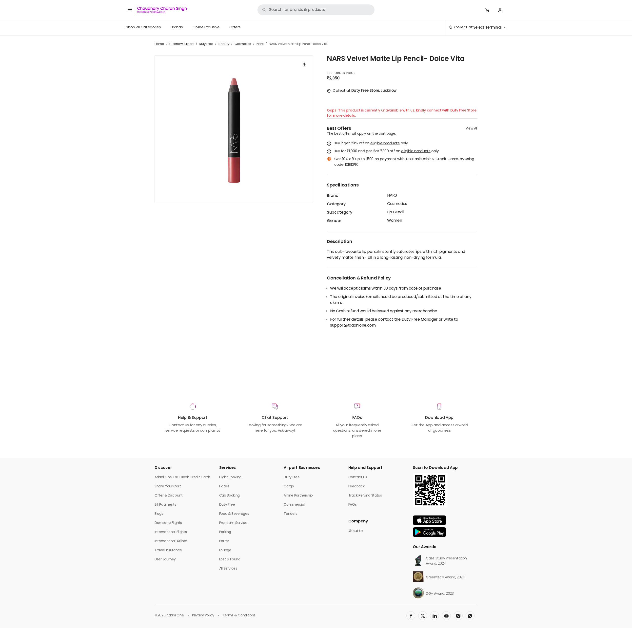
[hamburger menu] (129, 9)
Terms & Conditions (239, 615)
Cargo (289, 486)
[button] (487, 9)
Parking (225, 532)
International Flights (171, 532)
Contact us (357, 477)
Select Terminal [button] (487, 28)
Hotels (224, 486)
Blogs (159, 514)
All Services (228, 569)
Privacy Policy (203, 615)
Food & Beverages (234, 514)
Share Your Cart (168, 486)
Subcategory (339, 212)
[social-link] (410, 615)
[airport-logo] (162, 10)
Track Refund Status (365, 496)
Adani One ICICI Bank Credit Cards (182, 477)
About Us (355, 531)
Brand (332, 196)
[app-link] (429, 520)
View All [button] (471, 128)
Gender (334, 221)
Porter (224, 541)
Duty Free (227, 505)
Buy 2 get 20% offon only (371, 144)
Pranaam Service (233, 523)
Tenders (290, 514)
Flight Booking (230, 477)
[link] (316, 10)
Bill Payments (165, 505)
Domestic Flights (168, 523)
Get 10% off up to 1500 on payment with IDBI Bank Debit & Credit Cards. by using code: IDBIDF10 (404, 162)
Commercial (294, 505)
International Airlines (171, 541)
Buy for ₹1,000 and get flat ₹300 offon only (386, 151)
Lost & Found (229, 559)
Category (336, 204)
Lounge (225, 550)
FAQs (352, 505)
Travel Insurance (168, 550)
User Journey (165, 559)
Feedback (356, 486)
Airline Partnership (298, 496)
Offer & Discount (169, 496)
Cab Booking (229, 496)
